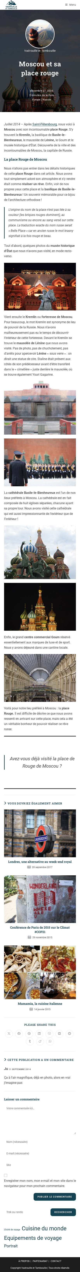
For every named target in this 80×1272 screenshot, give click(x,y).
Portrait (11, 1246)
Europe (36, 99)
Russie (47, 99)
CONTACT (56, 1261)
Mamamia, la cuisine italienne (40, 1003)
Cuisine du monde (44, 1228)
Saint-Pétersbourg (44, 124)
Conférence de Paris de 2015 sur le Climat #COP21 (40, 929)
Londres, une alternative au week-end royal (40, 862)
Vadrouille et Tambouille (40, 50)
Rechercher (63, 1212)
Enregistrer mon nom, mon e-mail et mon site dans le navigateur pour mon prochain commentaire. (40, 1183)
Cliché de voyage (12, 1229)
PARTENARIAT (40, 1261)
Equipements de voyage (33, 1238)
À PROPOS (24, 1261)
